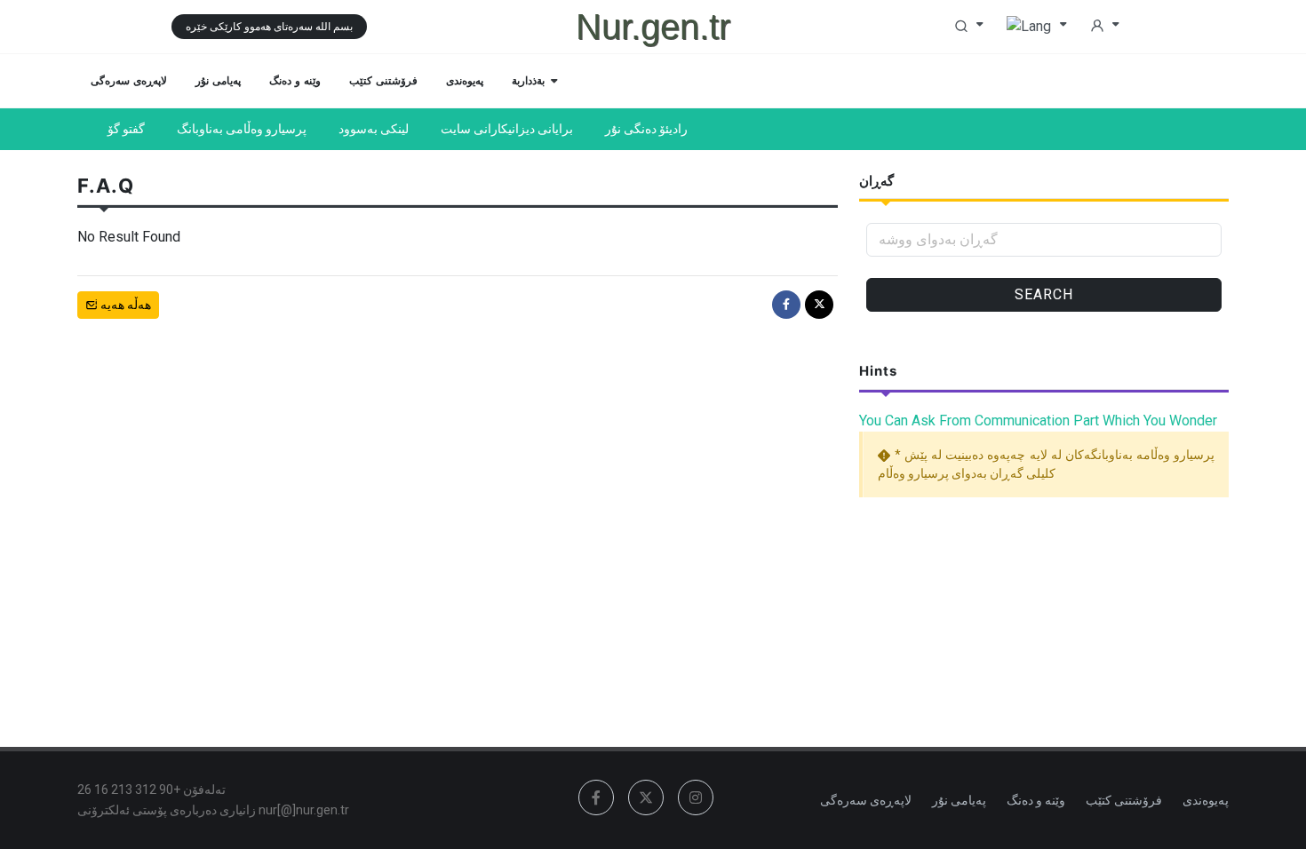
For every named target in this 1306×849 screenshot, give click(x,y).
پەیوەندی (1206, 800)
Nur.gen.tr (653, 26)
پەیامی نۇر (959, 800)
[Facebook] (786, 304)
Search (1044, 294)
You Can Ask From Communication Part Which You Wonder (1038, 420)
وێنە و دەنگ (1036, 800)
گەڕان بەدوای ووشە (938, 239)
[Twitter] (819, 304)
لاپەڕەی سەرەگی (866, 800)
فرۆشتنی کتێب (1124, 800)
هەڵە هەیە (124, 305)
